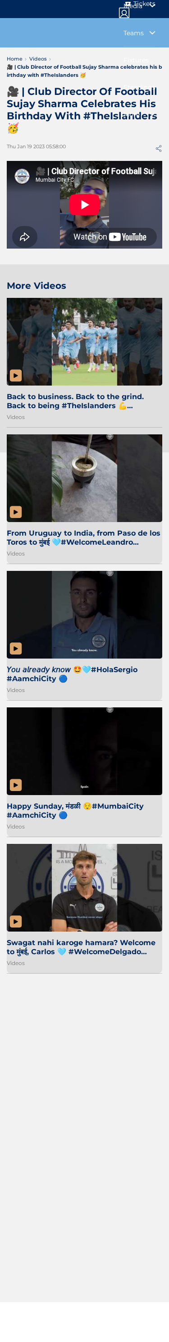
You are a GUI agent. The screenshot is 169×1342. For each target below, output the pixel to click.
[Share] (158, 148)
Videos (16, 417)
